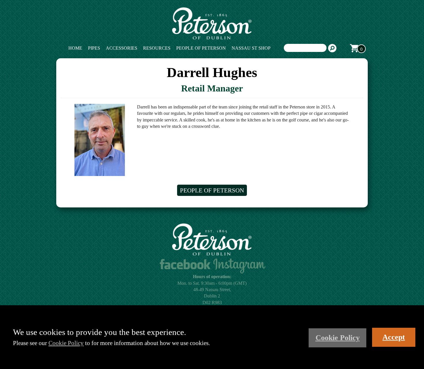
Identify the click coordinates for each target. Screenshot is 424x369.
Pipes (94, 48)
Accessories (121, 48)
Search (332, 48)
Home (75, 48)
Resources (156, 48)
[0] (354, 48)
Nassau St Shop (251, 48)
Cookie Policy (66, 343)
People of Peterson (201, 48)
